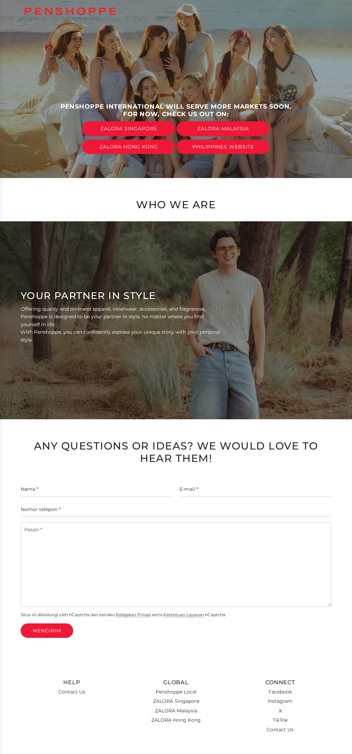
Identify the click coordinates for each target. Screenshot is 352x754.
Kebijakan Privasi (133, 614)
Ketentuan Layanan (183, 614)
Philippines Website (223, 147)
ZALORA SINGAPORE (128, 128)
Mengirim (47, 631)
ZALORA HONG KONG (128, 147)
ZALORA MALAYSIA (223, 128)
